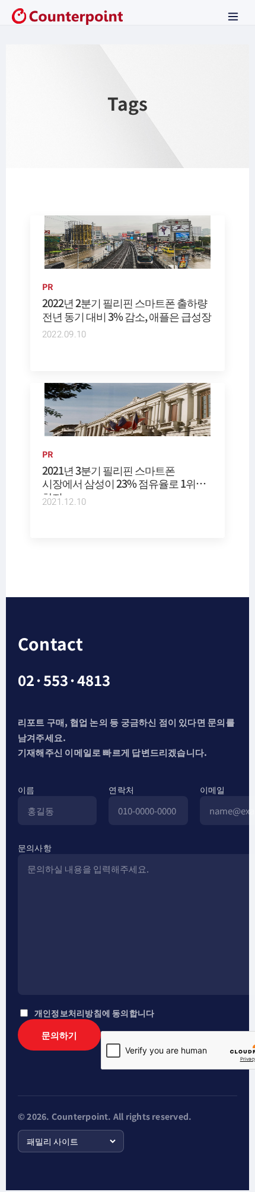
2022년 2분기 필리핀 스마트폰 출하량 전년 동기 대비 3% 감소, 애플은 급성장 (126, 309)
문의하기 (59, 1035)
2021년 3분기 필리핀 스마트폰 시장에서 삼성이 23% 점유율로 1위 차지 (119, 483)
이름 (26, 789)
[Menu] (233, 16)
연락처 (121, 789)
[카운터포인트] (67, 16)
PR (47, 286)
